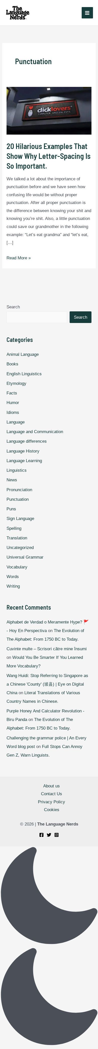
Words (13, 576)
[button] (49, 947)
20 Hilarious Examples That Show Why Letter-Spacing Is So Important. (48, 155)
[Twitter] (49, 835)
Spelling (14, 528)
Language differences (27, 441)
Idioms (13, 412)
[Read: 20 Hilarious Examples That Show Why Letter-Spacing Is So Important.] (49, 111)
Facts (12, 393)
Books (12, 364)
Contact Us (51, 793)
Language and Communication (35, 431)
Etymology (16, 383)
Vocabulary (17, 567)
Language (16, 422)
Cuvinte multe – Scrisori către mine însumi (47, 648)
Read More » (19, 258)
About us (51, 786)
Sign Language (20, 518)
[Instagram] (56, 835)
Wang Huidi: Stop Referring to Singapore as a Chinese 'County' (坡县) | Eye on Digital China (47, 684)
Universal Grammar (25, 557)
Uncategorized (20, 547)
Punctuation (18, 499)
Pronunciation (19, 489)
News (12, 480)
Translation (17, 538)
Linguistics (17, 470)
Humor (13, 402)
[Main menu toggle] (87, 13)
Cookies (51, 809)
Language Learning (24, 460)
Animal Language (23, 354)
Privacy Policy (51, 802)
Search (13, 307)
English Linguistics (24, 373)
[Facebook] (41, 835)
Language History (23, 451)
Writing (13, 586)
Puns (11, 509)
